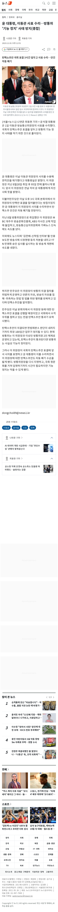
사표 (25, 427)
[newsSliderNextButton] (53, 697)
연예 (4, 769)
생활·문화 (7, 854)
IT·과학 (36, 849)
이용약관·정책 (38, 872)
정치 (4, 17)
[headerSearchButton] (43, 3)
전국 (7, 843)
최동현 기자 (27, 38)
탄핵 (33, 427)
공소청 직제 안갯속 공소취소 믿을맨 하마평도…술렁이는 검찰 (22, 468)
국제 (50, 838)
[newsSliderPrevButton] (47, 697)
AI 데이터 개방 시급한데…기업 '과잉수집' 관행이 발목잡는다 (22, 447)
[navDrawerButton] (54, 3)
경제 (36, 838)
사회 (21, 838)
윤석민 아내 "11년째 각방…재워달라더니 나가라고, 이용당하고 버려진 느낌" (26, 718)
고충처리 (49, 872)
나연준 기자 (11, 38)
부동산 (21, 849)
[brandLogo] (7, 3)
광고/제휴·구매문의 (22, 872)
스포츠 (5, 804)
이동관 (6, 427)
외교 (21, 843)
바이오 (50, 849)
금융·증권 (51, 843)
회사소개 (8, 872)
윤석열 (16, 427)
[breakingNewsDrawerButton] (48, 3)
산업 (7, 849)
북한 (36, 843)
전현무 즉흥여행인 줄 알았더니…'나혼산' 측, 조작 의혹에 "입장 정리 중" (27, 754)
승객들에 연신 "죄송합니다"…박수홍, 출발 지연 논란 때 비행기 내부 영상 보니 (27, 705)
